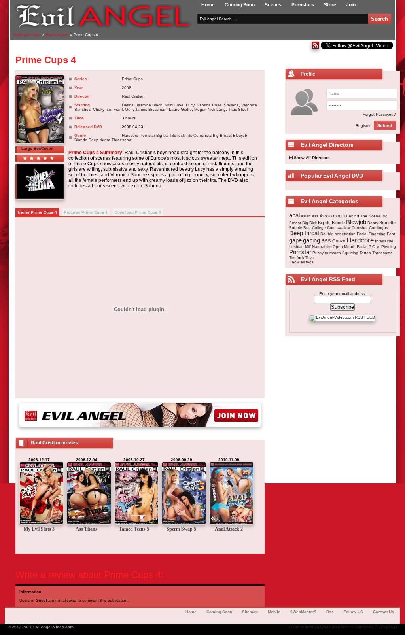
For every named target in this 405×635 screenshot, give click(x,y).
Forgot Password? (379, 114)
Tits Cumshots (199, 135)
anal (294, 215)
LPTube (386, 627)
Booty (372, 223)
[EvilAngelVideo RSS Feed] (315, 48)
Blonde (80, 140)
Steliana (231, 105)
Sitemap (250, 612)
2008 (126, 87)
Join (351, 5)
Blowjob (240, 135)
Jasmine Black (149, 105)
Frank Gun (123, 109)
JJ (395, 627)
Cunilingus (378, 227)
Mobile (274, 612)
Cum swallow (338, 227)
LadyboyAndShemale (334, 627)
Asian (306, 216)
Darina (128, 105)
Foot (391, 234)
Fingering (377, 234)
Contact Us (383, 612)
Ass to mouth (332, 216)
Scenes (273, 5)
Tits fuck (177, 135)
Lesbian (296, 246)
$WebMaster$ (303, 612)
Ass (315, 216)
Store (330, 5)
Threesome (122, 140)
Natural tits (321, 246)
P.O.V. (374, 246)
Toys (309, 257)
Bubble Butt (300, 227)
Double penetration (338, 234)
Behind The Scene (363, 216)
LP (374, 627)
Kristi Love (174, 105)
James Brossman (151, 109)
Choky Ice (102, 109)
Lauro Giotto (180, 109)
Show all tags (301, 262)
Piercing (388, 246)
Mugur (199, 109)
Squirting (350, 253)
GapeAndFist (301, 627)
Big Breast (222, 135)
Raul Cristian (133, 96)
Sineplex (363, 627)
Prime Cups (132, 79)
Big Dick (309, 223)
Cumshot (360, 227)
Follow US (353, 612)
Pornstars (302, 5)
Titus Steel (238, 109)
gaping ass (317, 240)
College (319, 227)
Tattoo (365, 253)
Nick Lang (217, 109)
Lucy (190, 105)
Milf (308, 246)
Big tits (162, 135)
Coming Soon (240, 5)
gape (295, 240)
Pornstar (147, 135)
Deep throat (99, 140)
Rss (330, 612)
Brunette (387, 222)
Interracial (384, 241)
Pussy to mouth (326, 253)
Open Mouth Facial (350, 246)
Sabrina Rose (209, 105)
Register (363, 125)
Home (208, 5)
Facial (362, 234)
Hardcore (130, 135)
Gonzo (338, 240)
